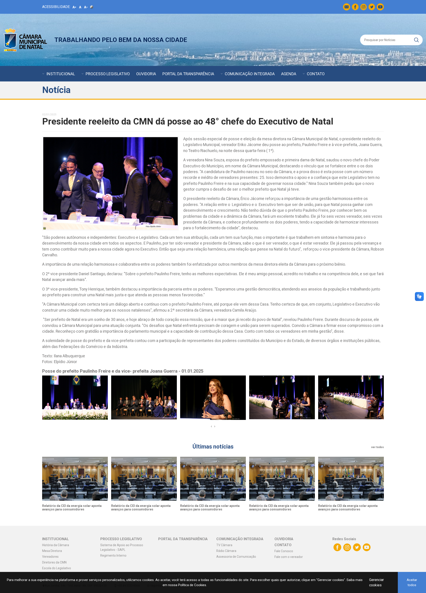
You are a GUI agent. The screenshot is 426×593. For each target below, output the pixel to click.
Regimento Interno (113, 555)
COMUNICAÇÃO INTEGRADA (250, 73)
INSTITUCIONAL (60, 73)
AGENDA (288, 73)
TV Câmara (224, 545)
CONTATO (316, 73)
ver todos (377, 447)
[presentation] (211, 426)
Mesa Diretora (52, 551)
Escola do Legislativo (56, 568)
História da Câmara (55, 545)
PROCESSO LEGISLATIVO (108, 73)
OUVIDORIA (146, 73)
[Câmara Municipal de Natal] (25, 40)
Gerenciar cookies (376, 582)
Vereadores (50, 556)
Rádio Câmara (226, 551)
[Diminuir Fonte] (86, 7)
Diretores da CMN (54, 562)
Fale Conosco (283, 551)
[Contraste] (91, 7)
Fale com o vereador (288, 557)
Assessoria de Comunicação (236, 556)
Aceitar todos (412, 582)
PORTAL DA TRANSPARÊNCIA (188, 73)
